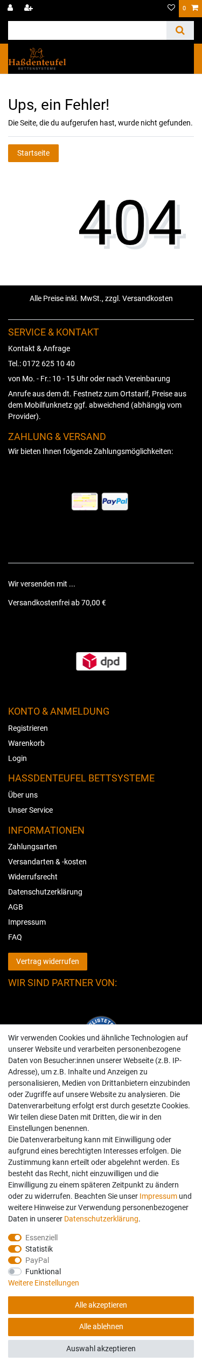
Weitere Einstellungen (43, 1283)
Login (17, 758)
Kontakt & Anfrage (39, 348)
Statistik (39, 1249)
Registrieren (28, 728)
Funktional (43, 1271)
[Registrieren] (29, 8)
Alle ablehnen (101, 1326)
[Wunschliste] (171, 8)
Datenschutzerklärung (45, 892)
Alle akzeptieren (101, 1305)
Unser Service (30, 810)
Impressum (27, 922)
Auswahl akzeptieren (101, 1348)
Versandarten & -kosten (47, 861)
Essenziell (41, 1237)
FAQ (15, 937)
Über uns (23, 795)
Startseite (33, 153)
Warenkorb (26, 743)
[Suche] (180, 30)
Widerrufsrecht (33, 876)
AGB (15, 907)
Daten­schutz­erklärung (101, 1218)
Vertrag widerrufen (47, 961)
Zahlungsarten (32, 846)
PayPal (37, 1260)
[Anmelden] (11, 8)
